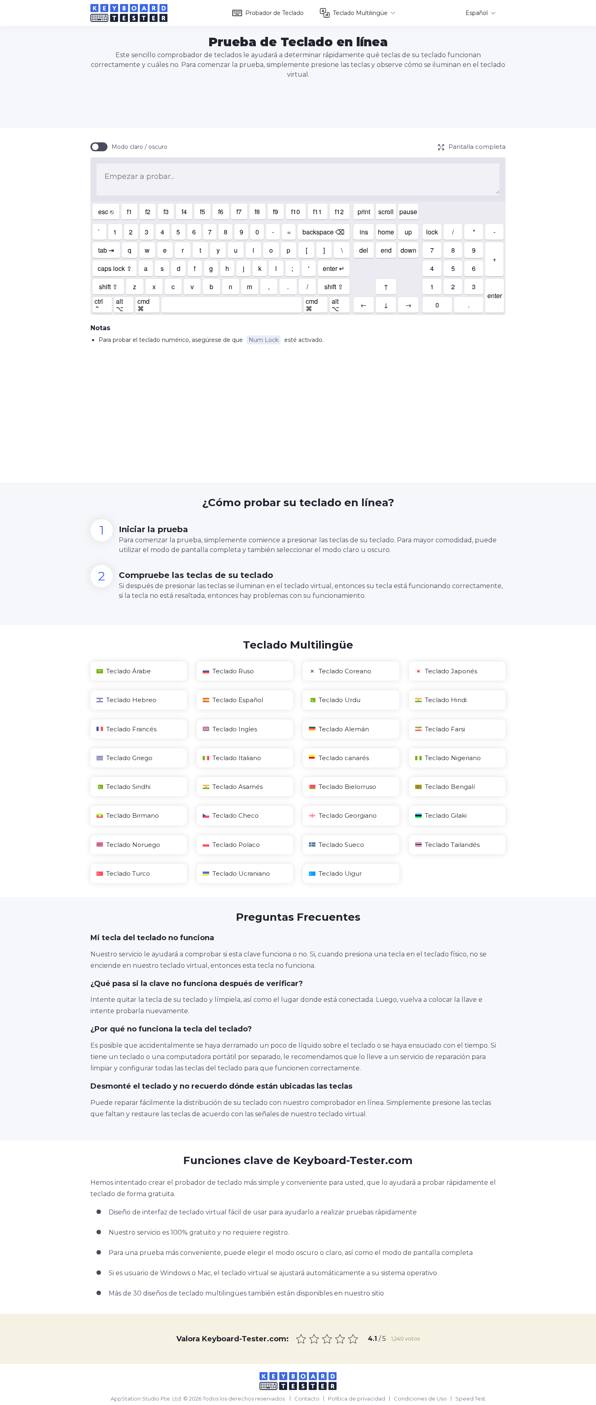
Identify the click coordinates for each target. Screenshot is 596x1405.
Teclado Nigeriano (453, 758)
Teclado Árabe (128, 671)
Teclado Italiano (236, 758)
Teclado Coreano (345, 671)
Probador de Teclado (274, 13)
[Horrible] (301, 1339)
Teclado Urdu (339, 700)
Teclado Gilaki (446, 815)
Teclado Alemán (344, 729)
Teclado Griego (129, 758)
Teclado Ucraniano (241, 873)
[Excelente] (353, 1339)
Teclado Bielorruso (347, 787)
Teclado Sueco (341, 845)
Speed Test (470, 1398)
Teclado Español (237, 700)
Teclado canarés (344, 758)
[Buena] (340, 1339)
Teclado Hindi (446, 700)
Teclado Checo (235, 815)
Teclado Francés (131, 729)
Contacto (306, 1398)
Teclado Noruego (133, 845)
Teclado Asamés (237, 787)
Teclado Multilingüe (360, 13)
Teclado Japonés (451, 671)
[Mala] (314, 1339)
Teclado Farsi (445, 729)
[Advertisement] (298, 104)
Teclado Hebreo (131, 700)
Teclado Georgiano (348, 815)
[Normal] (327, 1339)
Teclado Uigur (340, 873)
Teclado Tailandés (452, 845)
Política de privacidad (356, 1398)
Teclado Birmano (132, 815)
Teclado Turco (128, 873)
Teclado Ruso (233, 671)
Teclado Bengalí (450, 787)
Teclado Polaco (236, 845)
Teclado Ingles (234, 729)
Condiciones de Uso (420, 1398)
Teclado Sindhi (128, 787)
